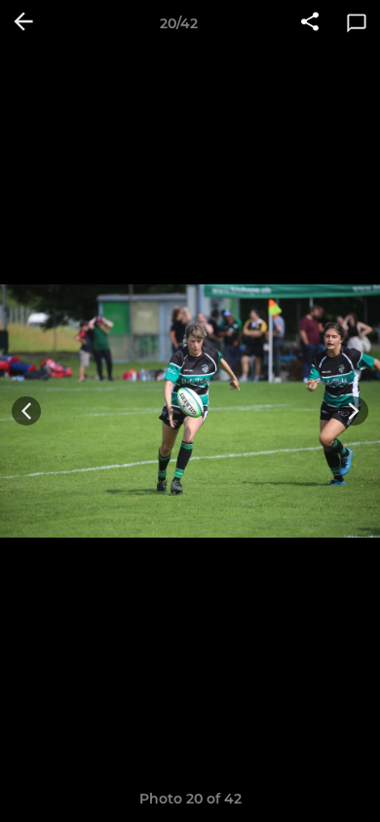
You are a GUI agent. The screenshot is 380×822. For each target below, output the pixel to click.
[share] (310, 23)
